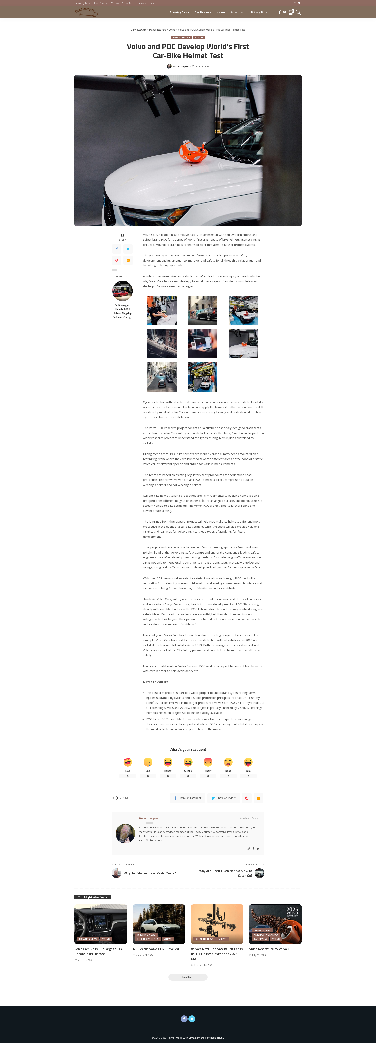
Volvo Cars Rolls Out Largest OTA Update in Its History (98, 952)
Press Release (181, 37)
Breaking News (88, 939)
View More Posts (249, 818)
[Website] (248, 849)
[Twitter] (299, 3)
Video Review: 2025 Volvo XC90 (272, 949)
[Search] (298, 12)
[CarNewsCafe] (86, 12)
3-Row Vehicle (262, 930)
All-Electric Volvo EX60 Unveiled (156, 949)
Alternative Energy (266, 934)
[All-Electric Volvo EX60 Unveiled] (159, 924)
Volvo (199, 37)
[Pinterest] (116, 260)
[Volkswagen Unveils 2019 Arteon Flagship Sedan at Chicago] (122, 291)
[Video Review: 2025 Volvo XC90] (275, 924)
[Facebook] (295, 3)
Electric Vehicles (148, 939)
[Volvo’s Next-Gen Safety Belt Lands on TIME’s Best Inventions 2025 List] (217, 924)
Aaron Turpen (181, 66)
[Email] (128, 260)
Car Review (260, 939)
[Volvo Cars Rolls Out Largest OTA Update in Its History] (100, 924)
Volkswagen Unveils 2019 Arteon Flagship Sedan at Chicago (122, 311)
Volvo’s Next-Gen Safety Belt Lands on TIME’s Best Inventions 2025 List (217, 954)
